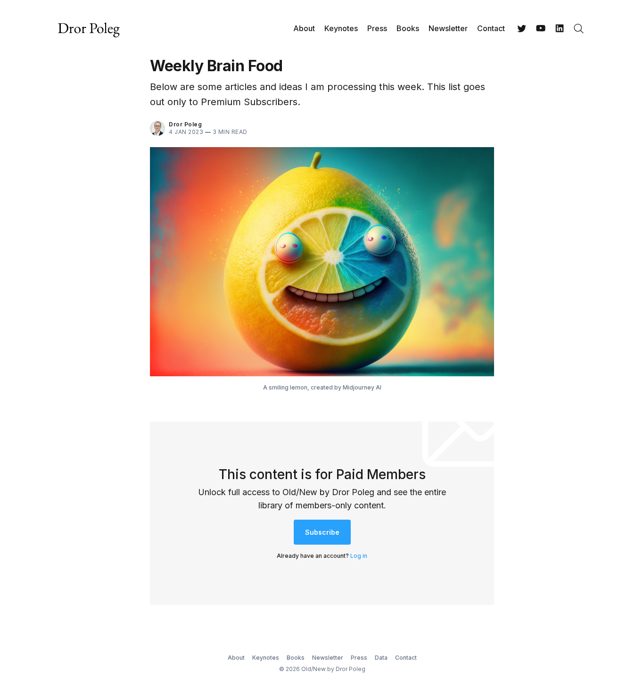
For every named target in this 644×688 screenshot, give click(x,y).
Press (377, 28)
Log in (358, 555)
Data (381, 657)
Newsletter (448, 28)
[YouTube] (540, 28)
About (304, 28)
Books (407, 28)
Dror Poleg (185, 124)
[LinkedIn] (559, 28)
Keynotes (341, 28)
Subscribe (322, 532)
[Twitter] (521, 28)
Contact (491, 28)
